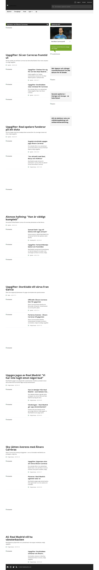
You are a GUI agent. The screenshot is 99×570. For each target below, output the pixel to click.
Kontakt (84, 2)
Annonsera (89, 2)
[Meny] (36, 11)
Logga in (79, 2)
